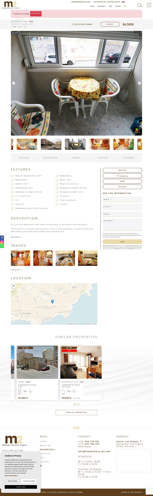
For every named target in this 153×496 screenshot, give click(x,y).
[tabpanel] (33, 373)
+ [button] (13, 286)
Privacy (44, 492)
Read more (15, 237)
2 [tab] (78, 404)
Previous (13, 83)
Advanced (36, 13)
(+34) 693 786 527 (99, 2)
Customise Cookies (29, 481)
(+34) (88, 441)
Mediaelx (138, 492)
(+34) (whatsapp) (89, 445)
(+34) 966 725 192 (113, 2)
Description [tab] (50, 158)
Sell (110, 6)
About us (45, 445)
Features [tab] (24, 158)
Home (92, 6)
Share (122, 181)
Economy (129, 158)
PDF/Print (122, 187)
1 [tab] (75, 404)
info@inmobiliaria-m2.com (81, 2)
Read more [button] (15, 270)
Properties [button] (101, 6)
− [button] (13, 289)
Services (45, 453)
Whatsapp (122, 170)
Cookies (53, 492)
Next (139, 83)
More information (11, 476)
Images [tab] (76, 158)
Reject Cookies (12, 481)
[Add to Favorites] (51, 348)
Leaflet (67, 324)
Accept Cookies (21, 487)
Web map (62, 492)
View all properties (76, 412)
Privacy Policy (114, 235)
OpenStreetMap (80, 324)
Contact (118, 6)
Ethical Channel (75, 492)
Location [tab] (102, 158)
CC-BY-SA (93, 324)
